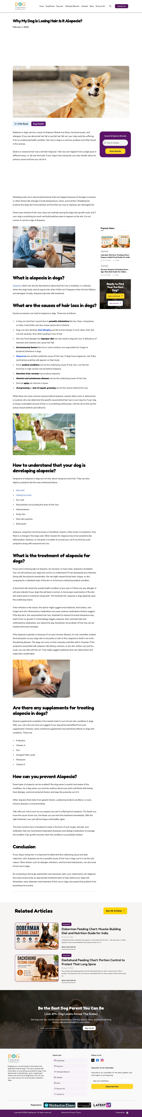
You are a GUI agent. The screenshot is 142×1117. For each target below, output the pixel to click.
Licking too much (23, 495)
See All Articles (114, 911)
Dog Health (38, 124)
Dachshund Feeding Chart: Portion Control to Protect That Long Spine (93, 962)
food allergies (44, 330)
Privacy (72, 1112)
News (92, 6)
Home (42, 6)
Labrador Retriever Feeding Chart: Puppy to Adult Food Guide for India (115, 256)
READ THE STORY (69, 946)
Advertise (65, 1112)
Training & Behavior (72, 6)
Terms (78, 1112)
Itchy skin (20, 490)
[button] (110, 6)
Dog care (59, 6)
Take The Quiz (114, 303)
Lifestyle (84, 6)
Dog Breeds (50, 6)
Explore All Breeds (114, 296)
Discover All (100, 6)
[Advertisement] (71, 46)
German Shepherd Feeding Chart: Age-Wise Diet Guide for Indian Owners (114, 270)
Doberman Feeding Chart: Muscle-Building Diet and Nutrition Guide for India (91, 931)
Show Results (115, 151)
